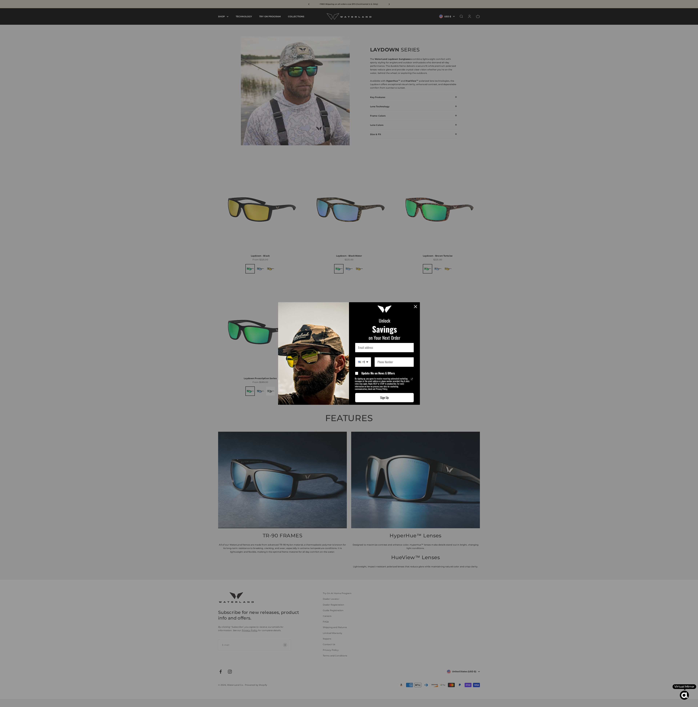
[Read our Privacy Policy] (412, 379)
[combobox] (363, 362)
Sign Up (384, 397)
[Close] (415, 306)
